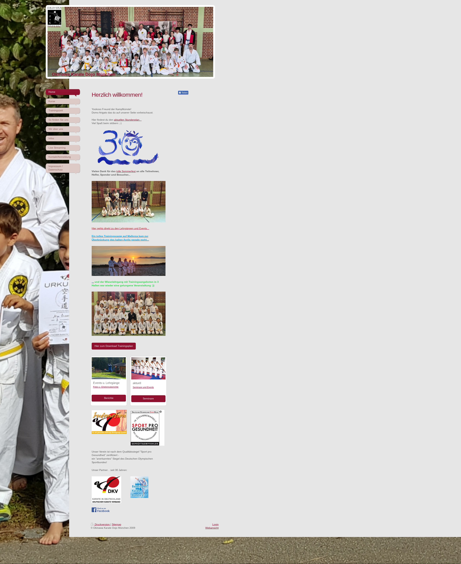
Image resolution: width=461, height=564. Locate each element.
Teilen (184, 92)
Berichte (108, 398)
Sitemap (116, 524)
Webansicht (212, 527)
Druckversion (102, 524)
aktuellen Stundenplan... (128, 119)
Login (215, 524)
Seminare (148, 398)
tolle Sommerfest (126, 171)
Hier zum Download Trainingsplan (114, 345)
